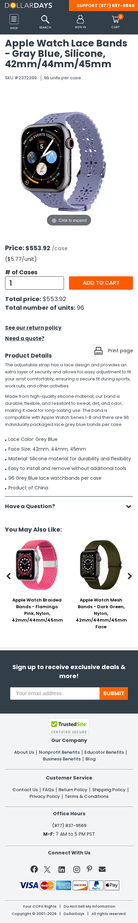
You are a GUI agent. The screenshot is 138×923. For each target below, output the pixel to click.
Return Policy (73, 790)
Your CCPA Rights (40, 906)
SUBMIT (114, 693)
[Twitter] (47, 870)
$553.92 (54, 299)
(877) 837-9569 (117, 5)
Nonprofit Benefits (59, 752)
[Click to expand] (69, 161)
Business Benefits (62, 759)
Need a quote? (25, 338)
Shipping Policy (109, 790)
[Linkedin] (62, 869)
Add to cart (101, 283)
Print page (120, 350)
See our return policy (33, 327)
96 (80, 307)
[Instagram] (76, 870)
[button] (80, 22)
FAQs (48, 790)
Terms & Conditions (87, 797)
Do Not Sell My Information (89, 906)
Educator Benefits (104, 752)
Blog (90, 759)
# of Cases (21, 272)
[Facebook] (35, 870)
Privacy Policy (44, 797)
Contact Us (25, 790)
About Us (24, 752)
